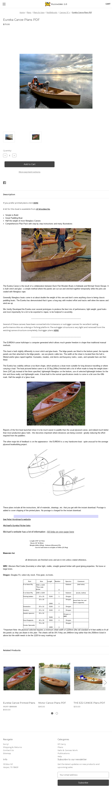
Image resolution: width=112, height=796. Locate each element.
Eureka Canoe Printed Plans (19, 702)
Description (9, 194)
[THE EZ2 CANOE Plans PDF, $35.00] (89, 678)
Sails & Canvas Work (68, 750)
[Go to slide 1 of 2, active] (52, 713)
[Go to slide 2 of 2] (57, 713)
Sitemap (7, 753)
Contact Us (8, 750)
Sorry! (6, 744)
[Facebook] (4, 183)
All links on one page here (60, 532)
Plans (60, 747)
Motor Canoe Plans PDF (52, 702)
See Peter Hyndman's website (17, 519)
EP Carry (62, 744)
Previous (4, 682)
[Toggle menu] (4, 4)
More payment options (29, 172)
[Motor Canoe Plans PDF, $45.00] (54, 678)
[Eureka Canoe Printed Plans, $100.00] (19, 678)
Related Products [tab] (12, 650)
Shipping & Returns (12, 747)
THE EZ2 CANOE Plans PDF (89, 702)
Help (60, 756)
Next (105, 682)
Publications (64, 753)
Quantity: (7, 150)
